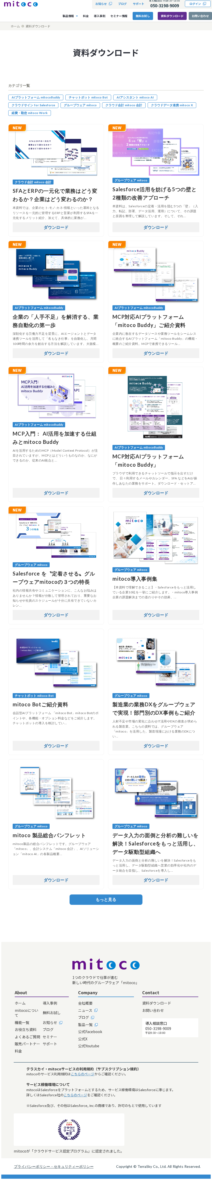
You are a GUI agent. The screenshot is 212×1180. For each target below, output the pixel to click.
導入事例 (50, 1003)
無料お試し (52, 1012)
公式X (82, 1038)
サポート (50, 1043)
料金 (18, 1051)
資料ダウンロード (172, 16)
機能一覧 (22, 1022)
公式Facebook (90, 1031)
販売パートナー (27, 1043)
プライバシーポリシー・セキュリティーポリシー (54, 1166)
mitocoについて (26, 1013)
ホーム (15, 26)
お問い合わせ (200, 16)
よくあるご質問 (27, 1036)
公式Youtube (88, 1045)
